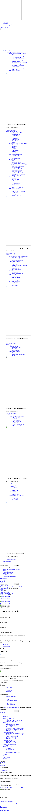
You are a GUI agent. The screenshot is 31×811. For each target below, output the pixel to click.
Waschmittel (15, 69)
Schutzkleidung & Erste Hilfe (13, 752)
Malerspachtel (15, 194)
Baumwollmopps (16, 134)
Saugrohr (14, 266)
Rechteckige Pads (16, 277)
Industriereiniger (16, 61)
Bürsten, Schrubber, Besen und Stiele (18, 143)
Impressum (8, 691)
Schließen (2, 712)
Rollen (13, 355)
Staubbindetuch (15, 140)
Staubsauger (15, 285)
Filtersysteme (15, 264)
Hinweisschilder (13, 489)
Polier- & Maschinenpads (12, 736)
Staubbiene (14, 178)
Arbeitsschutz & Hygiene (12, 485)
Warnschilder (15, 490)
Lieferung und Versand (11, 700)
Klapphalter (15, 138)
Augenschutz (15, 497)
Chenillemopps (15, 135)
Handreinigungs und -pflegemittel (20, 60)
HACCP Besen (15, 419)
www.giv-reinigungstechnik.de (11, 707)
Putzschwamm (15, 160)
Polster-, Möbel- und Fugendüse (19, 265)
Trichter (14, 72)
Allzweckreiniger (16, 54)
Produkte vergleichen (11, 696)
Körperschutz (15, 499)
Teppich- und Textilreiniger (18, 68)
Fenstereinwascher (16, 167)
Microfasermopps (16, 136)
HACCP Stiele (15, 423)
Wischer (14, 151)
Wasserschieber (15, 150)
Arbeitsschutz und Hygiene (9, 576)
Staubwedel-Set (15, 179)
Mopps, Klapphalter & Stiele (13, 724)
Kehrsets (14, 152)
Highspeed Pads (16, 278)
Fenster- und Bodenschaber (18, 172)
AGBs (7, 699)
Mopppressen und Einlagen (18, 354)
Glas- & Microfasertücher (12, 725)
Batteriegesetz (9, 703)
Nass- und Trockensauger (18, 284)
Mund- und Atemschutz (17, 187)
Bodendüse (14, 262)
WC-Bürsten (15, 148)
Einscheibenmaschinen (17, 257)
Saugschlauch (15, 268)
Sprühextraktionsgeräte (17, 273)
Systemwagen (15, 350)
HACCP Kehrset (16, 420)
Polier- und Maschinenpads (15, 274)
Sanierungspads (15, 280)
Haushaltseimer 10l (4, 595)
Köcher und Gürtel (16, 175)
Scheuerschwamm (16, 162)
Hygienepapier (12, 491)
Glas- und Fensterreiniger (18, 58)
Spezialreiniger (15, 66)
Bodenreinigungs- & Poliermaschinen (15, 733)
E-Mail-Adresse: (4, 665)
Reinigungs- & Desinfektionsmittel (14, 52)
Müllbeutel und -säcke (17, 182)
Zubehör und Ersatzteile (14, 70)
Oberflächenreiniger (17, 64)
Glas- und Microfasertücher (15, 154)
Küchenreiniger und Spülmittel (19, 62)
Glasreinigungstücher (17, 170)
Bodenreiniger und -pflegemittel (19, 56)
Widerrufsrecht (9, 702)
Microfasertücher (16, 158)
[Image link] (8, 675)
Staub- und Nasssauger (14, 281)
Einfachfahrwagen (16, 347)
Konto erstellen (3, 770)
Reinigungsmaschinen (11, 254)
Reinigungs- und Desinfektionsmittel (17, 53)
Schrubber (14, 146)
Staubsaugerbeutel (16, 269)
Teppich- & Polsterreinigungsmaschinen (15, 734)
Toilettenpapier (15, 184)
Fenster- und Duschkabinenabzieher (20, 168)
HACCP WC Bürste (17, 425)
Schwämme (12, 159)
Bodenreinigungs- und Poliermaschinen (18, 256)
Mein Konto (9, 687)
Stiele (13, 142)
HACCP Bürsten (16, 417)
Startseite (2, 587)
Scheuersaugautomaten (17, 260)
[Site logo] (11, 19)
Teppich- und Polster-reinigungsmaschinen (19, 270)
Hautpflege (11, 486)
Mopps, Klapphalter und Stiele (16, 132)
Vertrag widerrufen (10, 704)
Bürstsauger (15, 272)
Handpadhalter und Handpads (19, 163)
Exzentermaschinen (16, 258)
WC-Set (2, 591)
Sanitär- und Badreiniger (18, 65)
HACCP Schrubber (16, 421)
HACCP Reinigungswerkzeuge (16, 416)
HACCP (8, 415)
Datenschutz (9, 690)
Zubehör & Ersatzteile (11, 721)
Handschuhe (15, 186)
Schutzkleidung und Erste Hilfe (16, 495)
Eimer (13, 190)
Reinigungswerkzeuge (11, 131)
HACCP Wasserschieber (18, 424)
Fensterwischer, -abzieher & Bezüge (14, 729)
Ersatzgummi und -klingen (18, 174)
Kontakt (8, 689)
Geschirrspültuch (16, 155)
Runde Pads (15, 276)
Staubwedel (12, 176)
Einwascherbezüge (16, 171)
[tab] (9, 644)
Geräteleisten (15, 192)
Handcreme (15, 487)
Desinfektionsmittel (16, 57)
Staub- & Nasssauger (11, 737)
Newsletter (8, 698)
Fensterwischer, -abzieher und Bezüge (18, 164)
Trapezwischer (15, 139)
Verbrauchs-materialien (14, 180)
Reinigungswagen (10, 344)
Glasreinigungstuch (16, 156)
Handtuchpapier (16, 183)
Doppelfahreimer (16, 348)
